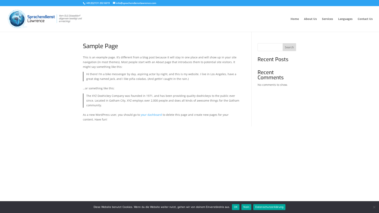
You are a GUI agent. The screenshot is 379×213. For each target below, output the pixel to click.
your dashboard (151, 115)
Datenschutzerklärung (269, 206)
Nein (246, 206)
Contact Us (365, 19)
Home (295, 19)
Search (289, 47)
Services (327, 19)
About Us (310, 19)
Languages (345, 19)
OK (236, 206)
